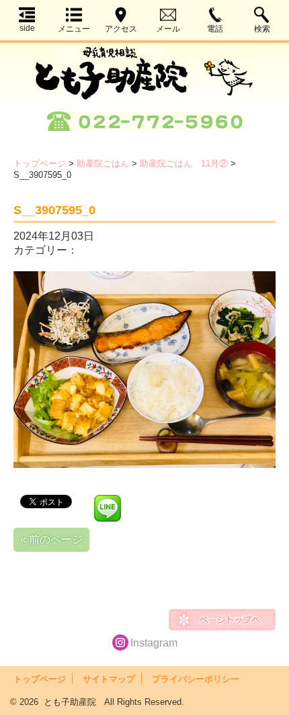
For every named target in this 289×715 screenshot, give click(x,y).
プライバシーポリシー (195, 679)
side (27, 28)
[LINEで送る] (107, 500)
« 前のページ (51, 539)
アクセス (121, 29)
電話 (215, 29)
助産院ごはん (103, 163)
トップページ (39, 163)
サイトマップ (109, 679)
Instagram (153, 643)
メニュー (74, 29)
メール (168, 29)
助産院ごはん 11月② (184, 163)
